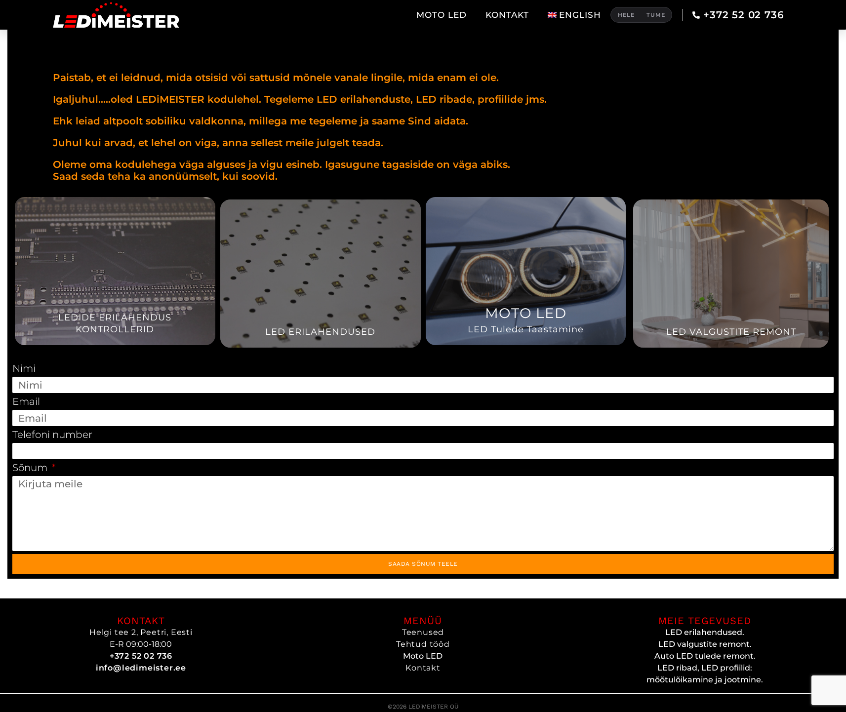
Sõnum (31, 468)
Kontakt (507, 15)
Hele (626, 14)
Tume (655, 14)
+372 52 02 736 (744, 15)
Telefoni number (52, 434)
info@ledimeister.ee (141, 667)
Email (26, 401)
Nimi (24, 368)
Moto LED (441, 15)
